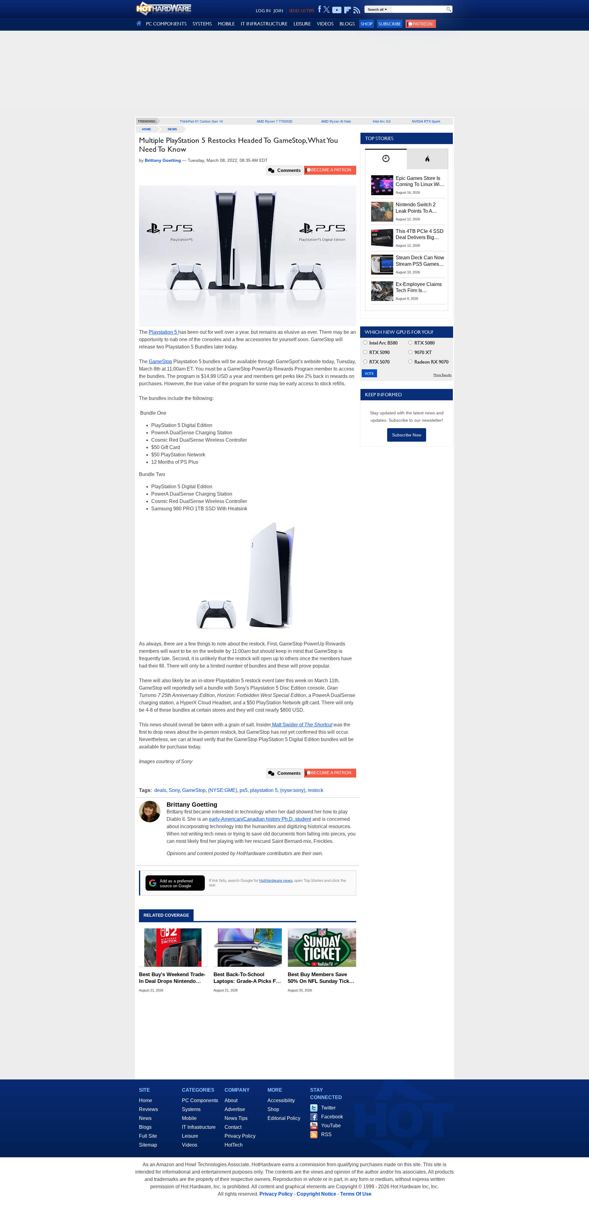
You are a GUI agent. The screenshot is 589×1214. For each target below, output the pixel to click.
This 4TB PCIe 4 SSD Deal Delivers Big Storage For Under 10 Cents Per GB (420, 235)
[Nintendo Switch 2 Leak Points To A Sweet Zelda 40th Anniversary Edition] (382, 211)
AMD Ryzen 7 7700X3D (274, 121)
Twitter (328, 1107)
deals (160, 790)
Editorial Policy (284, 1118)
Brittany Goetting (192, 804)
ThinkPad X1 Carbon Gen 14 (201, 121)
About (231, 1100)
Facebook (332, 1116)
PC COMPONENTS (166, 24)
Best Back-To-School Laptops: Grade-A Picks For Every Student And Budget (247, 978)
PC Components (200, 1100)
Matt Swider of (301, 724)
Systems (191, 1109)
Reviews (148, 1109)
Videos (189, 1144)
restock (315, 790)
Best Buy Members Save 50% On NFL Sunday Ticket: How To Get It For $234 (322, 978)
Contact (233, 1127)
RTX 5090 (379, 352)
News (172, 129)
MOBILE (226, 24)
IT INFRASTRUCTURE (264, 24)
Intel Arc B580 (383, 343)
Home (145, 1100)
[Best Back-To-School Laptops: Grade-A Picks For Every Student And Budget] (248, 947)
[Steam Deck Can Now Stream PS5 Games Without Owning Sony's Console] (382, 264)
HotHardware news (275, 880)
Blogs (145, 1127)
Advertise (235, 1109)
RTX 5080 (424, 343)
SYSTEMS (202, 24)
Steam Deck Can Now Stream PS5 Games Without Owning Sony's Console (420, 261)
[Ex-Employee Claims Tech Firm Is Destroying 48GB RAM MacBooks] (382, 291)
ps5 (244, 790)
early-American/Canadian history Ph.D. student (260, 819)
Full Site (148, 1136)
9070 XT (422, 352)
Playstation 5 (163, 332)
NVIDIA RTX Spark (426, 121)
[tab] (386, 159)
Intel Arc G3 (382, 121)
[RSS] (356, 10)
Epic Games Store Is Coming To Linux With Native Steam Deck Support (420, 182)
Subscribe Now (406, 434)
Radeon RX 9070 (430, 362)
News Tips (236, 1118)
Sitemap (148, 1144)
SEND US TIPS (301, 10)
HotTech (234, 1144)
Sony (174, 790)
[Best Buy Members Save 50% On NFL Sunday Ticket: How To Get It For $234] (322, 947)
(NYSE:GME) (222, 790)
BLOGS (347, 24)
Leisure (190, 1136)
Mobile (189, 1118)
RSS (326, 1134)
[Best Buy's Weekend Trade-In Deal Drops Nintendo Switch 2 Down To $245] (173, 947)
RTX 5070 (379, 362)
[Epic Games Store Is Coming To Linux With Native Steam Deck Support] (382, 185)
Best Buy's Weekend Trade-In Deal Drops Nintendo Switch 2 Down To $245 (172, 978)
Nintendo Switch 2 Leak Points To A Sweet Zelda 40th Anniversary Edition (417, 208)
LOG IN (263, 10)
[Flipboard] (347, 10)
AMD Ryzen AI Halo (336, 121)
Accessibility (281, 1100)
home (146, 129)
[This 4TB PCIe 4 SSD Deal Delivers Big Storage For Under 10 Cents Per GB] (382, 238)
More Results (442, 375)
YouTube (331, 1125)
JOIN (278, 10)
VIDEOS (325, 24)
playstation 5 (264, 790)
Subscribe (390, 23)
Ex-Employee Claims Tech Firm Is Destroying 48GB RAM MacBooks (419, 288)
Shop (366, 23)
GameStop (160, 361)
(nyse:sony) (292, 790)
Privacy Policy (240, 1136)
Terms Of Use (355, 1194)
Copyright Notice (316, 1194)
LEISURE (302, 24)
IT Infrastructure (199, 1127)
